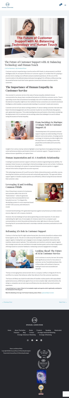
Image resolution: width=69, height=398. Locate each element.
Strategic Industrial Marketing (46, 332)
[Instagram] (28, 340)
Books (31, 330)
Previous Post (7, 302)
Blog (24, 332)
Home (9, 330)
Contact (31, 332)
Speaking (48, 330)
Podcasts (16, 332)
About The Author (20, 330)
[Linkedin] (41, 340)
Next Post (63, 302)
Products (39, 330)
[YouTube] (37, 340)
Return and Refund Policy (16, 348)
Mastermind (57, 330)
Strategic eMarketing (45, 335)
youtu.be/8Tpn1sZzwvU (48, 293)
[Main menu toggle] (65, 5)
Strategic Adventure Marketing (26, 335)
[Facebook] (32, 340)
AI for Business (10, 68)
